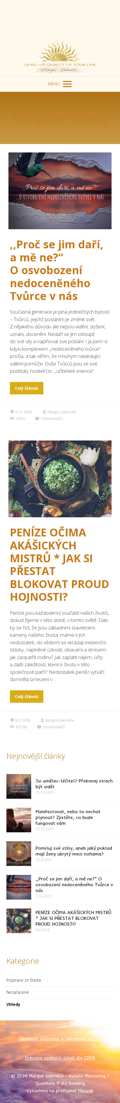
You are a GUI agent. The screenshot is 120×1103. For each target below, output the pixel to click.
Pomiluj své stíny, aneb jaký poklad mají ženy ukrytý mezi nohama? (74, 851)
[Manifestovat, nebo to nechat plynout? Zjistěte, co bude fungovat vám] (18, 820)
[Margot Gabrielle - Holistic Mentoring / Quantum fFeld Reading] (60, 38)
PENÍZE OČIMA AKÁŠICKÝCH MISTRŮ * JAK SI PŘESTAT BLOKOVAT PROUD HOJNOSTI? (59, 564)
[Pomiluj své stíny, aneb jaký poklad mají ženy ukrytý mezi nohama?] (18, 853)
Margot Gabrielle (61, 411)
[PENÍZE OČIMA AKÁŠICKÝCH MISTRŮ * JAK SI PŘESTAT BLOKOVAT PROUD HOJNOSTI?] (18, 921)
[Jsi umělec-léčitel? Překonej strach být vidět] (18, 786)
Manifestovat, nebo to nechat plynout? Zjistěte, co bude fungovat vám (68, 817)
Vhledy (13, 1004)
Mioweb (85, 1090)
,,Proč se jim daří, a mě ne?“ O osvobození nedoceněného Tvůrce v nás (56, 270)
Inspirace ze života (23, 980)
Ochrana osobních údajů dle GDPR (60, 1058)
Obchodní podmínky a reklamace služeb (60, 1039)
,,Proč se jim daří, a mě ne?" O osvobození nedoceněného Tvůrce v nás (74, 884)
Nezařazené (17, 992)
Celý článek (26, 388)
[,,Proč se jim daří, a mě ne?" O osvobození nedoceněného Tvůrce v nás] (18, 887)
